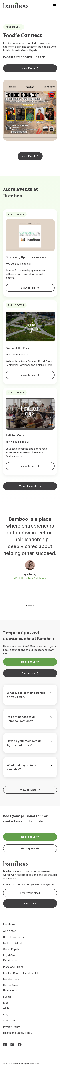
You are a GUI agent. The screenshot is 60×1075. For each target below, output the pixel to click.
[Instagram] (12, 1044)
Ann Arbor (9, 930)
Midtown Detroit (12, 943)
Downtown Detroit (13, 937)
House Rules (10, 985)
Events (7, 996)
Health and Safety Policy (17, 1032)
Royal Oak (9, 955)
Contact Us (9, 1020)
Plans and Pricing (13, 966)
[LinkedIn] (5, 1044)
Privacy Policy (11, 1026)
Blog (5, 1002)
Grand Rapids (11, 949)
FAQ (5, 1014)
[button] (54, 5)
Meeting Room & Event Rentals (21, 972)
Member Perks (11, 979)
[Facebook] (20, 1044)
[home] (15, 6)
